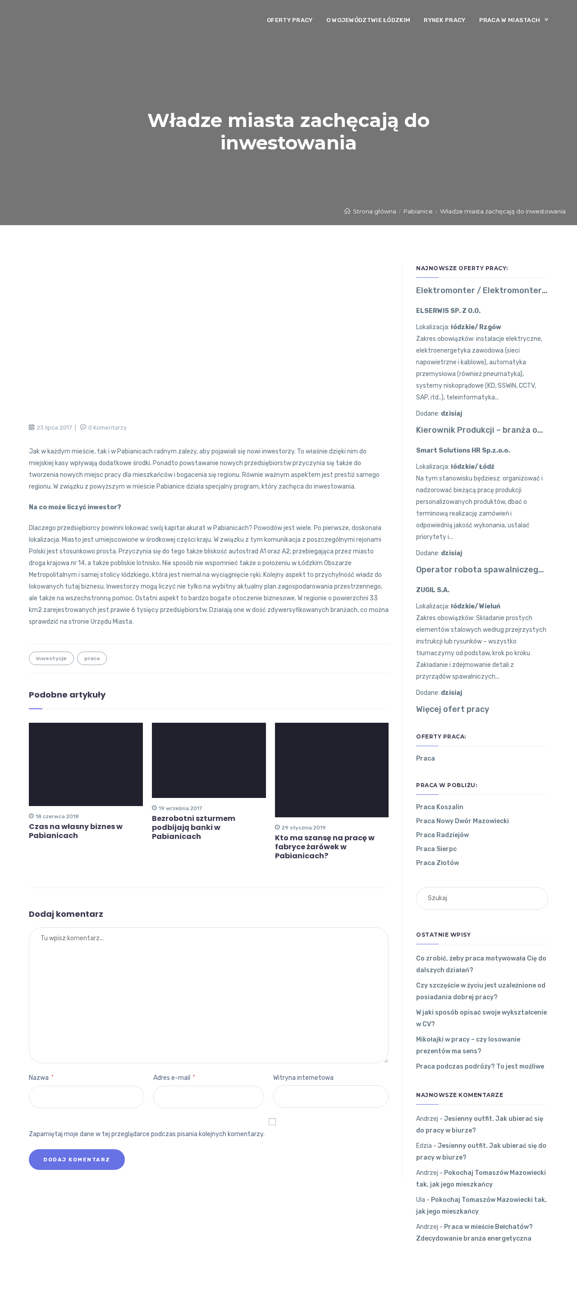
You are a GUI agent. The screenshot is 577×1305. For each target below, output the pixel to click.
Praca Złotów (437, 863)
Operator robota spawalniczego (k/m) (482, 570)
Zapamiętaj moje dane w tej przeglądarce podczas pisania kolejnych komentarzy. (147, 1134)
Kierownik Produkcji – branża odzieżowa (482, 430)
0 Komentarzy (107, 427)
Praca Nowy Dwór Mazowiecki (462, 821)
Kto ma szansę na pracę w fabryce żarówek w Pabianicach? (325, 847)
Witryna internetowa (303, 1078)
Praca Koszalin (439, 807)
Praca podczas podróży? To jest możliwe (480, 1066)
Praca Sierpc (436, 849)
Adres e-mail (174, 1078)
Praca (425, 758)
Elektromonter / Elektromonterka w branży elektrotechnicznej (482, 290)
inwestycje (51, 658)
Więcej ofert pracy (452, 709)
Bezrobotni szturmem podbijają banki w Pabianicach (193, 827)
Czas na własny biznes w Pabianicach (76, 831)
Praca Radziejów (442, 835)
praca (92, 658)
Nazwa (41, 1078)
